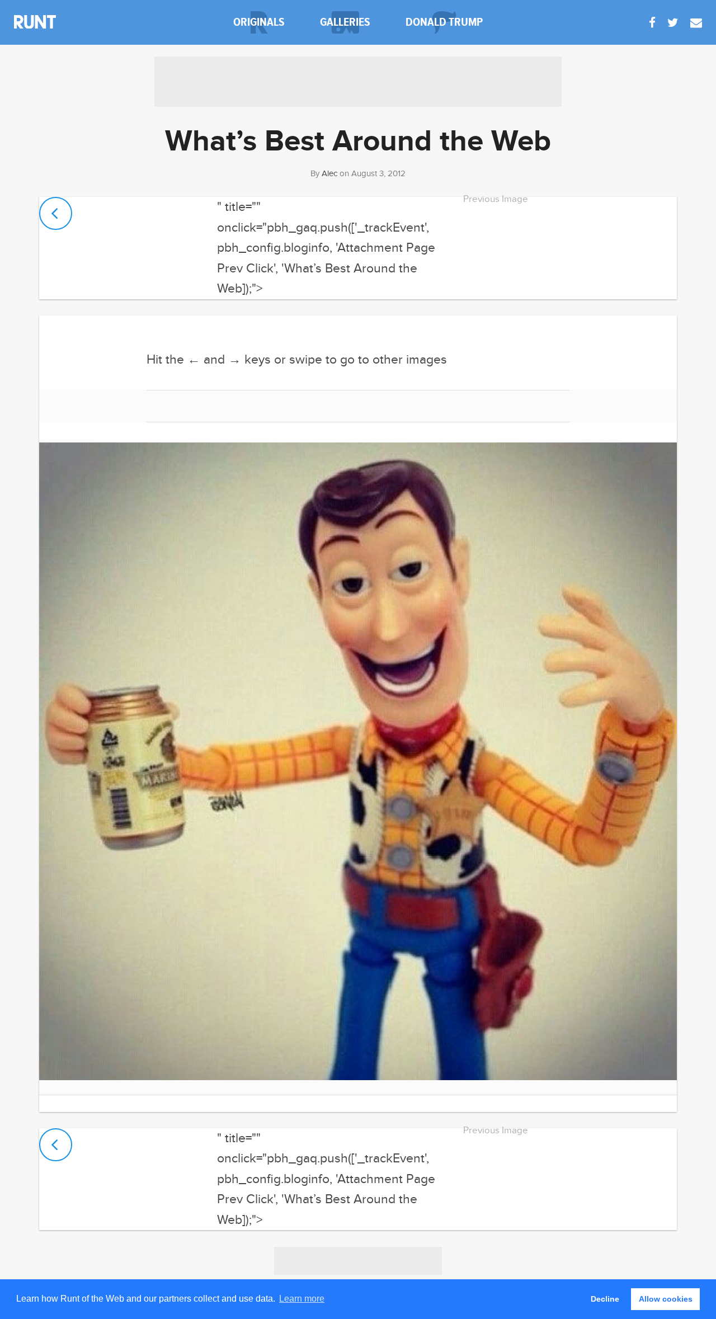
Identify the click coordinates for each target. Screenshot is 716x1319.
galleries (345, 22)
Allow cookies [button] (666, 1298)
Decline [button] (605, 1298)
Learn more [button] (301, 1298)
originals (259, 22)
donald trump (444, 22)
